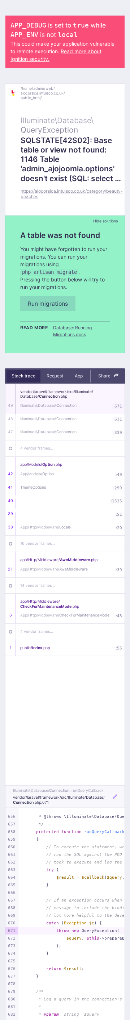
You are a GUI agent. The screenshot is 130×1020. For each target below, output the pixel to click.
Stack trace (23, 376)
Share (105, 376)
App (79, 376)
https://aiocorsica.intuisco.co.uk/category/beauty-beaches (72, 193)
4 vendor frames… (36, 448)
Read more (34, 327)
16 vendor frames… (37, 543)
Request (55, 376)
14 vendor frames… (37, 585)
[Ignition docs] (15, 93)
